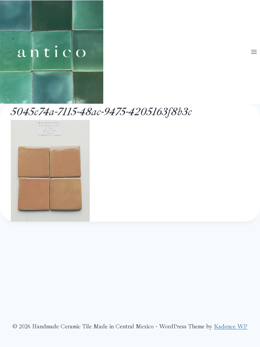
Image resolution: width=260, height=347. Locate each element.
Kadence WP (230, 326)
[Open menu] (253, 51)
